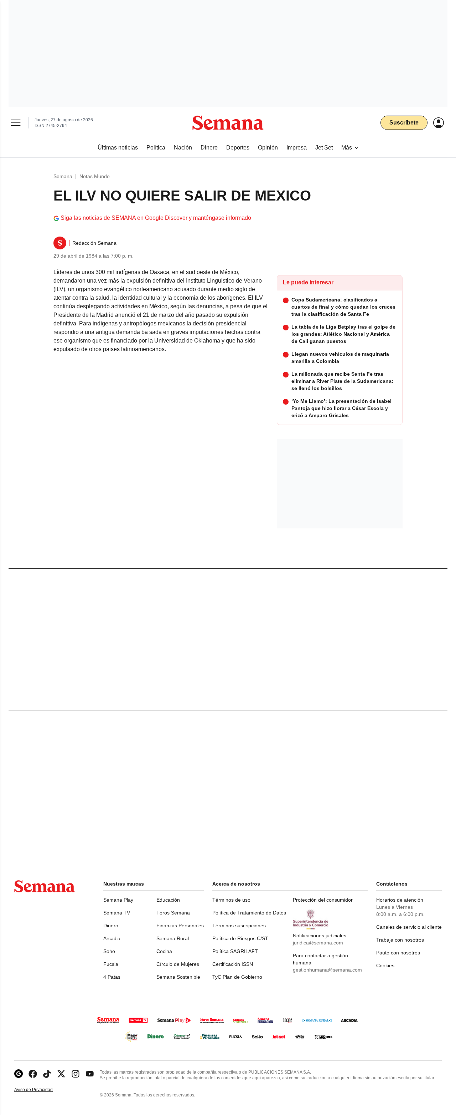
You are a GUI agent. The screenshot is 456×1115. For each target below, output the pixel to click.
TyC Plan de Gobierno (237, 977)
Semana (62, 176)
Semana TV (116, 913)
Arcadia (111, 938)
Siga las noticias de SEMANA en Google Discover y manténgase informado (156, 218)
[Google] (18, 1073)
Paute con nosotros (398, 953)
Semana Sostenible (178, 977)
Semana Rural (172, 938)
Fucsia (110, 964)
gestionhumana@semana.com (327, 970)
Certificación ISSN (232, 964)
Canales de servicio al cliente (409, 927)
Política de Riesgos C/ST (240, 938)
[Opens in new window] (32, 1073)
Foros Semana (173, 913)
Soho (109, 951)
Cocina (164, 951)
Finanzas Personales (180, 925)
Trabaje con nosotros (400, 940)
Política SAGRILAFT (235, 951)
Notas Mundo (94, 176)
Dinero (110, 925)
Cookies (385, 965)
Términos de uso (231, 900)
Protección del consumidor (323, 900)
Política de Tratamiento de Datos (249, 913)
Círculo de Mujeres (177, 964)
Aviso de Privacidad (41, 1090)
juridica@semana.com (318, 943)
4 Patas (111, 977)
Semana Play (118, 900)
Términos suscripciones (239, 925)
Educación (168, 900)
